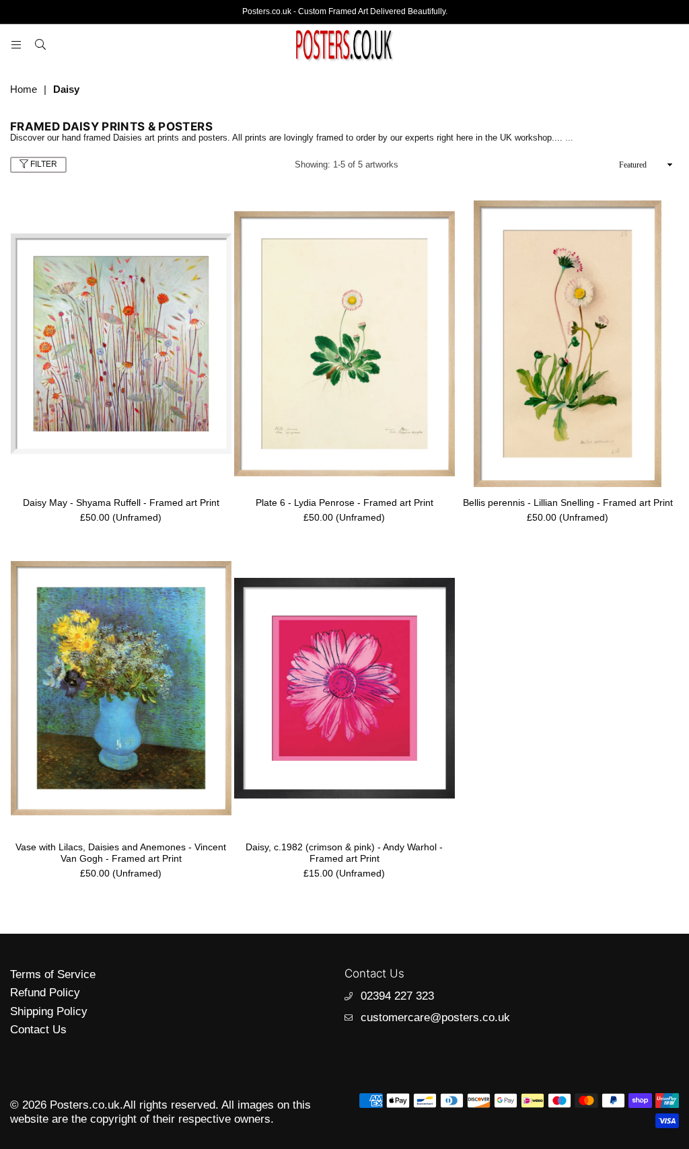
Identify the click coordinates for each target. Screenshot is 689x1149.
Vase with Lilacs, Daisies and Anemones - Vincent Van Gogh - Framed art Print (120, 853)
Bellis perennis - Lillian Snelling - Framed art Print (568, 502)
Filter (42, 164)
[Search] (40, 44)
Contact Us (38, 1029)
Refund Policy (45, 992)
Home (23, 89)
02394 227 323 (397, 996)
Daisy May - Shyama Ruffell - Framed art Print (121, 502)
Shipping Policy (48, 1011)
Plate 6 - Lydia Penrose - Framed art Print (344, 502)
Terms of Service (53, 974)
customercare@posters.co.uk (435, 1017)
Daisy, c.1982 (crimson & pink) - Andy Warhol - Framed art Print (344, 853)
